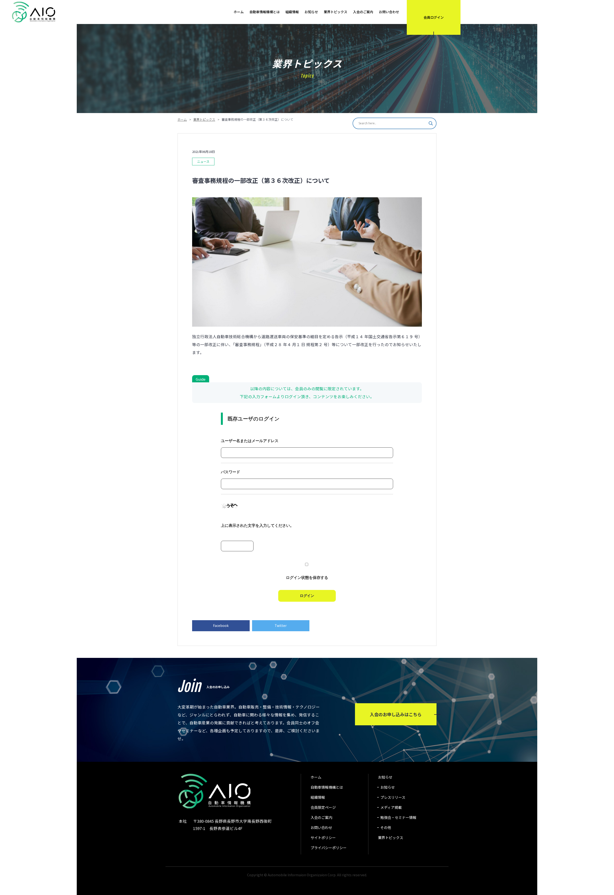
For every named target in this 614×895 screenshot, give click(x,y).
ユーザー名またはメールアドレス (249, 441)
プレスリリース (392, 797)
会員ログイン (434, 17)
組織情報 (292, 11)
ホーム (239, 11)
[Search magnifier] (430, 123)
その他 (385, 827)
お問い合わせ (389, 11)
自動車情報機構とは (264, 11)
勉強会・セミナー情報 (398, 817)
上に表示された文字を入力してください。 (257, 525)
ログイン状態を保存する (307, 578)
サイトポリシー (323, 837)
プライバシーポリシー (329, 847)
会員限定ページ (323, 807)
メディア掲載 (391, 807)
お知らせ (311, 11)
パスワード (230, 472)
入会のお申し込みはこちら (396, 714)
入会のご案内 (363, 11)
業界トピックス (335, 11)
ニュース (203, 161)
